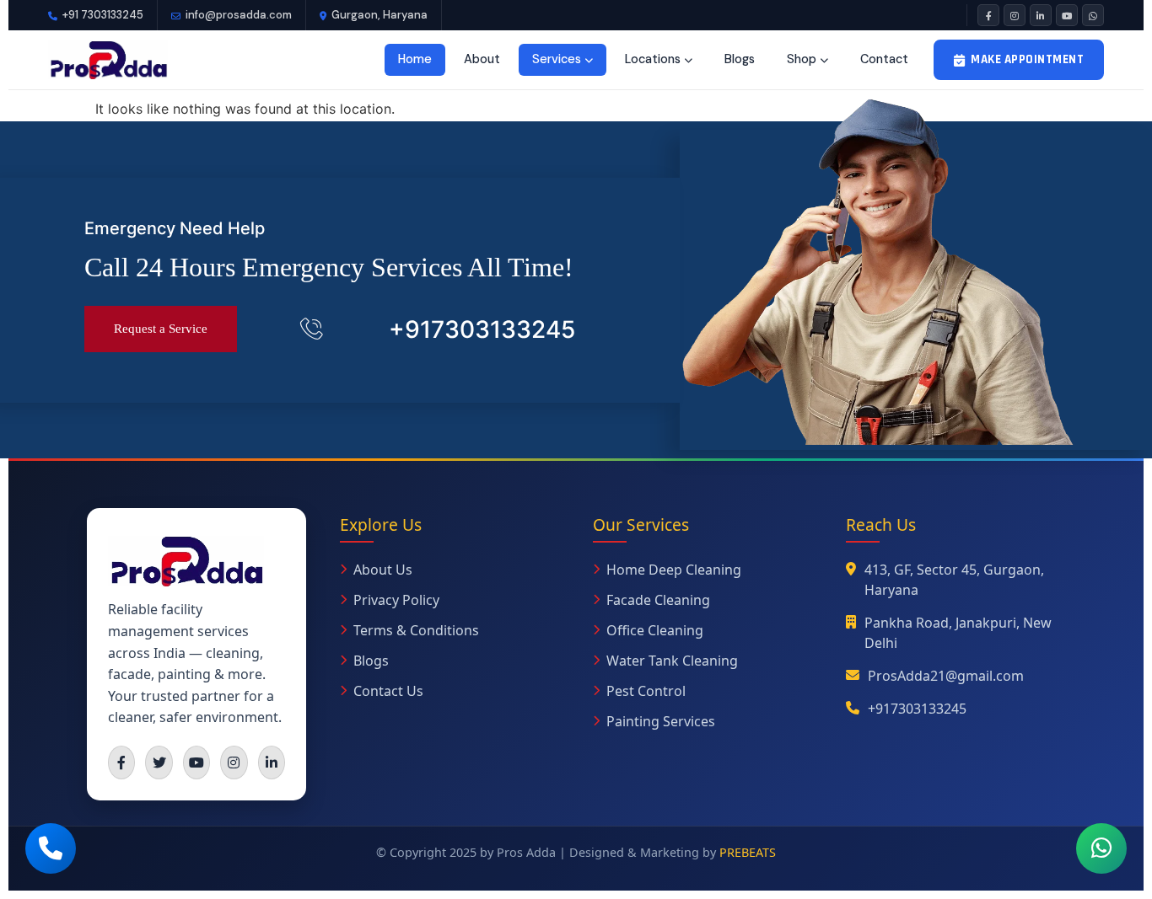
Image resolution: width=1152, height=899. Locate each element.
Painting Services (660, 721)
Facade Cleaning (658, 600)
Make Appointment (1027, 59)
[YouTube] (1067, 15)
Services (556, 59)
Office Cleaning (654, 630)
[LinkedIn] (1041, 15)
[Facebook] (988, 15)
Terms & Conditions (416, 630)
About (482, 59)
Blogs (739, 59)
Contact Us (388, 691)
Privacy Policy (396, 600)
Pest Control (646, 691)
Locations (653, 59)
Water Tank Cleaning (672, 660)
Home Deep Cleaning (673, 569)
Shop (801, 59)
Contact (884, 59)
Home (415, 59)
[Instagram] (1014, 15)
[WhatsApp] (1093, 15)
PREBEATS (747, 852)
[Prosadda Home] (108, 59)
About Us (382, 569)
